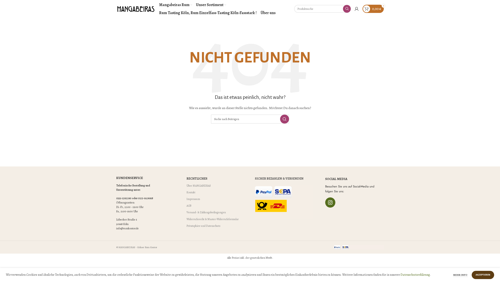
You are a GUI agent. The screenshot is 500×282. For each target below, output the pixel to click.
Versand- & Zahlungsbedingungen (206, 212)
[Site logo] (135, 8)
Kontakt (191, 192)
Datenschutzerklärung (415, 275)
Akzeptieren (483, 275)
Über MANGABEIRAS (199, 186)
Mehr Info (460, 275)
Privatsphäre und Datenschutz (203, 226)
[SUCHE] (347, 9)
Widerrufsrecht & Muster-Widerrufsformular (213, 219)
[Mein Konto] (357, 9)
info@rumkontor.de (127, 228)
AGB (189, 206)
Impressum (193, 199)
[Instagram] (330, 202)
